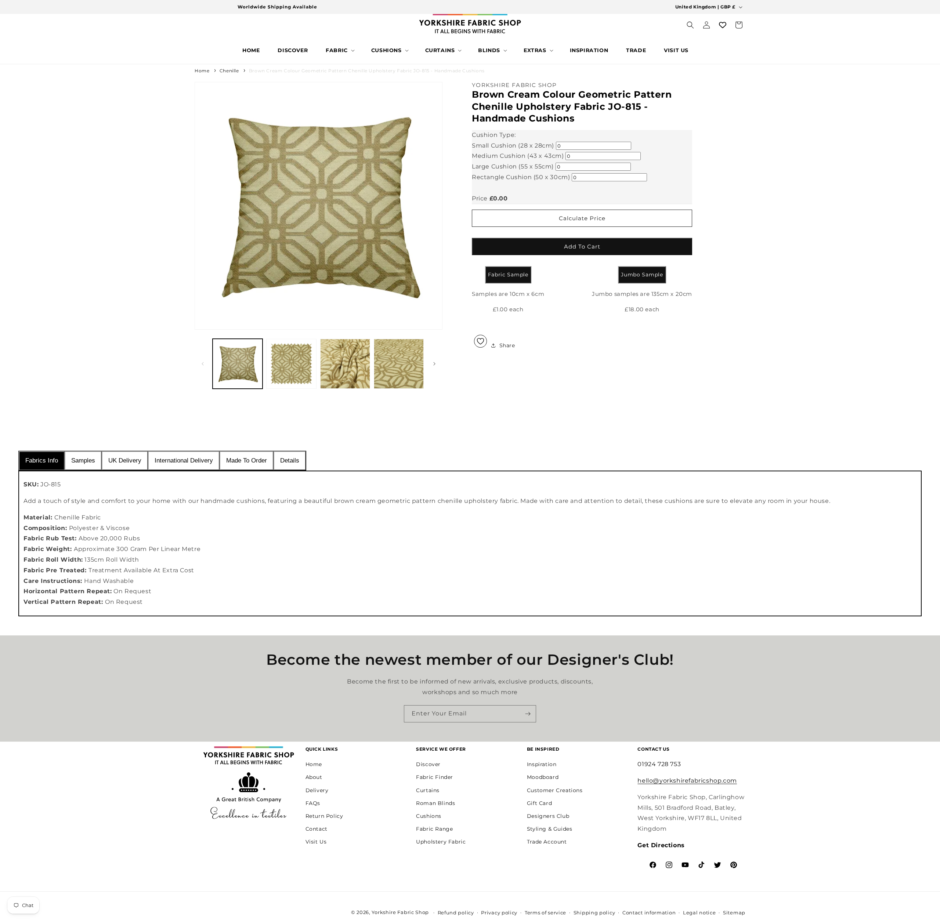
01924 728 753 (659, 764)
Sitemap (734, 912)
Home (202, 70)
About (314, 777)
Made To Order (246, 460)
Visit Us (316, 841)
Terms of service (545, 912)
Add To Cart (582, 246)
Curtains (428, 790)
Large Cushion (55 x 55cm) (513, 166)
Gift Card (539, 803)
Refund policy (456, 912)
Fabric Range (434, 829)
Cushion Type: (494, 134)
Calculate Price (582, 218)
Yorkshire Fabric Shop (400, 912)
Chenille (229, 70)
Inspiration (542, 764)
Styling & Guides (549, 829)
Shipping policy (594, 912)
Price (480, 198)
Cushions (428, 816)
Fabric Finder (434, 777)
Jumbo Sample (642, 274)
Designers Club (548, 816)
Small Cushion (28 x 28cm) (513, 145)
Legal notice (699, 912)
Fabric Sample (508, 274)
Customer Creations (555, 790)
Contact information (649, 912)
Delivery (317, 790)
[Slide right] (434, 364)
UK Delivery (124, 460)
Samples (83, 460)
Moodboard (542, 777)
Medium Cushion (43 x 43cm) (518, 155)
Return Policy (324, 816)
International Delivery (184, 460)
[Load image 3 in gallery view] (345, 364)
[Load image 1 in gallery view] (238, 364)
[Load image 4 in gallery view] (399, 364)
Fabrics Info (41, 460)
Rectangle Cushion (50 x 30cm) (521, 177)
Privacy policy (499, 912)
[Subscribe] (528, 713)
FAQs (313, 803)
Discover (428, 764)
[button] (339, 50)
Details (289, 460)
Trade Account (547, 841)
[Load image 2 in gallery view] (291, 364)
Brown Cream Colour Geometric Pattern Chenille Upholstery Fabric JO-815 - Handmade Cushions (367, 70)
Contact (317, 829)
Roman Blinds (435, 803)
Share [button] (507, 345)
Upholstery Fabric (441, 841)
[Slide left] (203, 364)
